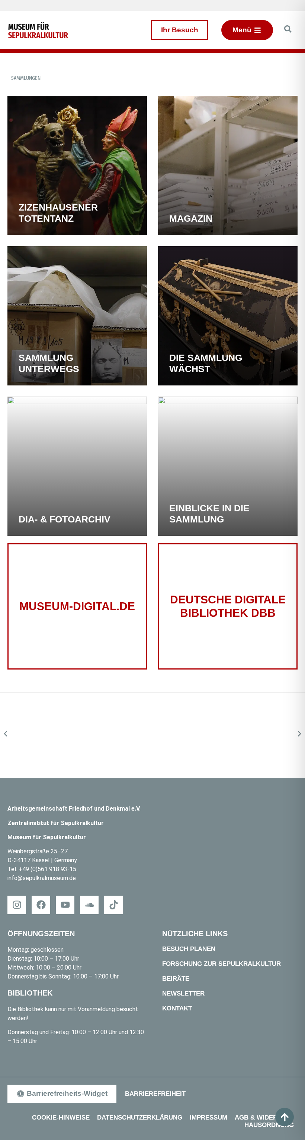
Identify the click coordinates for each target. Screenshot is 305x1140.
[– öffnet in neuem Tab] (152, 735)
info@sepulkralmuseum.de (41, 878)
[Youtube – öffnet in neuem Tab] (65, 905)
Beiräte (175, 978)
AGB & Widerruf (262, 1117)
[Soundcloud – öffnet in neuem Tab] (89, 905)
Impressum (208, 1117)
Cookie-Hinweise (61, 1117)
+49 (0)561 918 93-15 (47, 869)
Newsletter (183, 993)
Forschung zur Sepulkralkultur (221, 963)
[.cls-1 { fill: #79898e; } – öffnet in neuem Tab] (113, 905)
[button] (5, 733)
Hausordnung (269, 1124)
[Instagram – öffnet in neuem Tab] (16, 905)
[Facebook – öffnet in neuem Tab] (41, 905)
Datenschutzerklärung (139, 1117)
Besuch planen (188, 948)
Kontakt (177, 1008)
